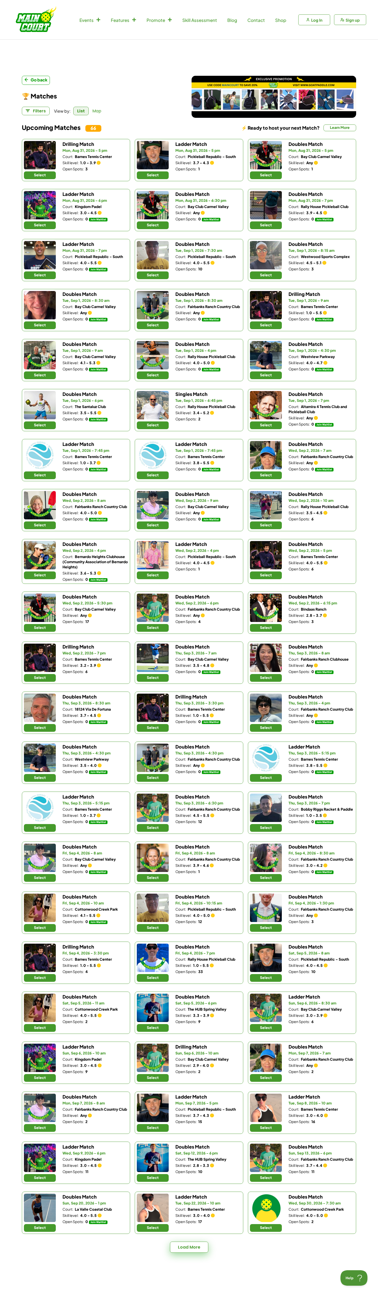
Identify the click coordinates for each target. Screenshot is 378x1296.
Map (96, 111)
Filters (39, 111)
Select (40, 174)
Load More (189, 1247)
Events (86, 19)
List (81, 111)
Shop (280, 19)
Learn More (340, 127)
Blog (232, 19)
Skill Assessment (199, 19)
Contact (256, 19)
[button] (351, 96)
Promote (156, 19)
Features (120, 19)
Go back (39, 79)
